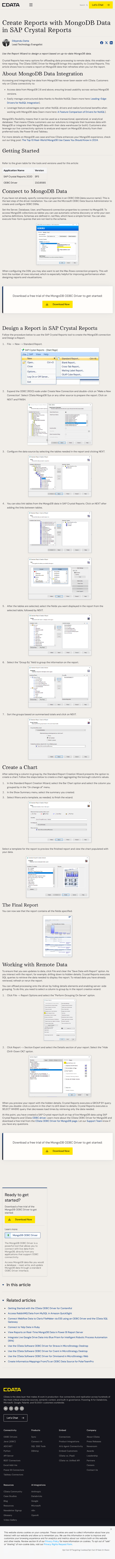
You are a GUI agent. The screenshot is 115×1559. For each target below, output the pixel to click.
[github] (16, 1408)
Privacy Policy (52, 1541)
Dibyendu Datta (20, 40)
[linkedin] (6, 1408)
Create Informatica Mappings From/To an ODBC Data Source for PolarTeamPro (51, 1361)
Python (7, 1451)
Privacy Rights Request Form (58, 1544)
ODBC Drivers (10, 1436)
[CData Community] (22, 1408)
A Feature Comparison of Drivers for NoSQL (81, 111)
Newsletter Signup (13, 1510)
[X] (11, 1408)
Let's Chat (97, 4)
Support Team (94, 1121)
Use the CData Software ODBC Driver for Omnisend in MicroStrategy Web (48, 1356)
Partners (91, 1460)
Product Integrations (69, 1441)
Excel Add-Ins (10, 1465)
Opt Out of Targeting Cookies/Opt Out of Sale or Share (85, 1550)
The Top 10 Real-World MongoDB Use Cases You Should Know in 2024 (60, 140)
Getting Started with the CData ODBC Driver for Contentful (40, 1308)
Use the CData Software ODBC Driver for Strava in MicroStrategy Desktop (48, 1345)
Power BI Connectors (14, 1470)
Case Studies (10, 1496)
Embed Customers (68, 1451)
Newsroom (92, 1446)
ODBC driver (39, 1117)
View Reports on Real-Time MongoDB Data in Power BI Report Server (45, 1332)
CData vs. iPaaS (67, 1455)
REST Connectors (12, 1460)
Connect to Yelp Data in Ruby (24, 1327)
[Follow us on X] (106, 42)
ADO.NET (8, 1446)
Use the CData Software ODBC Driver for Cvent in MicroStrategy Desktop (48, 1351)
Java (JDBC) (10, 1441)
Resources (9, 1505)
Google (34, 1501)
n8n (33, 1510)
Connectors (64, 1436)
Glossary (8, 1515)
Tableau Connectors (13, 1474)
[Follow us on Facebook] (101, 42)
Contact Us (92, 1470)
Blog (6, 1501)
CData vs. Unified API (69, 1460)
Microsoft (36, 1505)
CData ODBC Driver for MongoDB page (56, 1121)
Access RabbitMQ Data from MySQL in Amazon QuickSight (40, 1313)
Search (82, 5)
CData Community (13, 1491)
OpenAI (34, 1515)
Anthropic (36, 1491)
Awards (90, 1451)
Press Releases (94, 1441)
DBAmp (35, 1451)
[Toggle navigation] (30, 5)
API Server (8, 1455)
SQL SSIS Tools (38, 1446)
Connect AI (36, 1441)
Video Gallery (10, 1520)
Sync (33, 1436)
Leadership (92, 1455)
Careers (90, 1465)
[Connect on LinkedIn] (111, 42)
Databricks (36, 1496)
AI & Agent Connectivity (71, 1446)
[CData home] (13, 5)
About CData (93, 1436)
